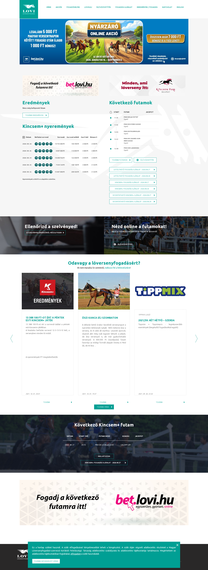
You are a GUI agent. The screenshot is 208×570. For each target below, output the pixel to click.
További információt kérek (46, 561)
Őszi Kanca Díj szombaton (100, 317)
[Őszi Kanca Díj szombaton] (104, 291)
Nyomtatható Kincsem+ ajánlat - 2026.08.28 (132, 201)
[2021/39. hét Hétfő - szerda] (160, 291)
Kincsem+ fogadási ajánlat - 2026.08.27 (132, 182)
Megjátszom (104, 456)
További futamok (119, 160)
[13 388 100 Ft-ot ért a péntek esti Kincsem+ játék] (48, 291)
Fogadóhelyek (73, 7)
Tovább (46, 402)
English (180, 7)
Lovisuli (88, 7)
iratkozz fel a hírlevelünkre (117, 268)
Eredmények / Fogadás (147, 7)
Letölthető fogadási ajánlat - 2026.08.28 (132, 176)
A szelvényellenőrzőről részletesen (44, 233)
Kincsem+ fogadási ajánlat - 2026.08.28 (132, 189)
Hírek (48, 7)
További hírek (103, 407)
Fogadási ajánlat (123, 7)
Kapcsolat (167, 7)
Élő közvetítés (104, 7)
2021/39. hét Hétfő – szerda (156, 320)
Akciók (59, 7)
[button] (11, 339)
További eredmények (34, 115)
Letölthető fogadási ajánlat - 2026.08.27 (132, 170)
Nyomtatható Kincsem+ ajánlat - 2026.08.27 (132, 195)
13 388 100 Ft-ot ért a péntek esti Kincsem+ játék (45, 319)
